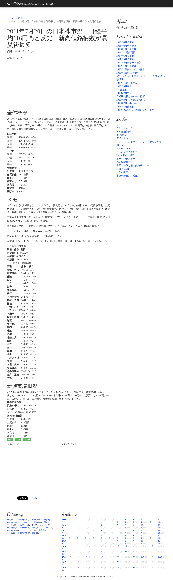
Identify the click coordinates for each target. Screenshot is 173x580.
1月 (70, 557)
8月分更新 (121, 89)
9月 (134, 557)
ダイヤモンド (123, 138)
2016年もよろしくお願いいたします (135, 110)
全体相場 (11, 528)
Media (25, 522)
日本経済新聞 (123, 131)
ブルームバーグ (124, 128)
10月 (143, 557)
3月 (86, 557)
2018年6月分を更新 (126, 45)
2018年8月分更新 (125, 42)
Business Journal (124, 148)
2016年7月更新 (124, 93)
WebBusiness (12, 522)
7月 (118, 546)
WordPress (23, 525)
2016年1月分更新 (125, 106)
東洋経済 (121, 135)
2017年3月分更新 (125, 59)
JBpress (119, 145)
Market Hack (122, 169)
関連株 (47, 522)
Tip (33, 525)
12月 (160, 557)
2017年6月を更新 (125, 56)
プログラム (45, 528)
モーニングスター (125, 158)
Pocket (35, 498)
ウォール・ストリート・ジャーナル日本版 (138, 142)
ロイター (121, 125)
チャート (43, 525)
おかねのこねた (124, 172)
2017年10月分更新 (125, 52)
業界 (34, 533)
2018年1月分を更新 (126, 49)
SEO (22, 530)
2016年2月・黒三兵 (126, 103)
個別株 (22, 520)
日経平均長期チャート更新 (130, 96)
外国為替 (42, 530)
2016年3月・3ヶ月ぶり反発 (130, 100)
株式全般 (23, 528)
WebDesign (11, 530)
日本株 (27, 439)
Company (46, 520)
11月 (151, 546)
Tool (34, 528)
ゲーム (10, 533)
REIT (32, 530)
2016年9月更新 (124, 86)
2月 (78, 552)
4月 (94, 552)
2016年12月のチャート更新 (130, 69)
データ (10, 525)
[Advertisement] (59, 83)
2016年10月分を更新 (127, 83)
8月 (126, 546)
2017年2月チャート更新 (128, 62)
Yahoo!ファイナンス (127, 152)
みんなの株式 (123, 162)
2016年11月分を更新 (127, 73)
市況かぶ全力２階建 (127, 175)
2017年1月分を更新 (126, 66)
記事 (36, 522)
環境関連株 (22, 533)
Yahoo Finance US (125, 155)
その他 (34, 520)
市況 (20, 18)
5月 (102, 552)
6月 (110, 552)
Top (11, 18)
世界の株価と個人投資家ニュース (134, 165)
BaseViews (30, 3)
